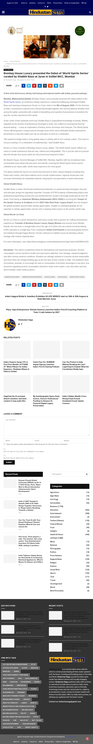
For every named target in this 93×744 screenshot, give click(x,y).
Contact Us (41, 3)
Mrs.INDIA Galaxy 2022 (10, 713)
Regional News (56, 559)
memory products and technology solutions (18, 706)
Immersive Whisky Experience (32, 277)
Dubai (5, 682)
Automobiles (55, 503)
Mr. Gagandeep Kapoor (10, 710)
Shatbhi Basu (62, 277)
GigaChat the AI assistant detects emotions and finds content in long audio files (15, 398)
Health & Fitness (56, 534)
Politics (53, 552)
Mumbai (32, 713)
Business (53, 506)
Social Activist (8, 727)
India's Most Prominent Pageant (14, 696)
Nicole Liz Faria (50, 277)
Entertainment (56, 513)
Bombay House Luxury (12, 277)
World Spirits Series (77, 277)
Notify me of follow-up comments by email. (24, 451)
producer (6, 720)
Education (54, 510)
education (13, 682)
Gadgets (53, 531)
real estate (24, 720)
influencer (32, 696)
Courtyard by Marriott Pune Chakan (15, 675)
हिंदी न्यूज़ (83, 3)
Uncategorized (56, 584)
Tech (52, 577)
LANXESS (24, 703)
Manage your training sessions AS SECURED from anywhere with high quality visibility (28, 628)
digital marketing (31, 678)
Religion (53, 563)
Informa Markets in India (11, 699)
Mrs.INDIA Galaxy (27, 710)
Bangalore (34, 668)
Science (53, 566)
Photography (55, 549)
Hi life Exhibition (8, 692)
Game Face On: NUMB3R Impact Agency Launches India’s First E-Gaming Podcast (46, 364)
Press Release (8, 69)
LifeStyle (53, 538)
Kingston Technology (10, 703)
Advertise (32, 3)
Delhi (20, 678)
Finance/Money (56, 524)
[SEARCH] (86, 474)
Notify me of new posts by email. (19, 458)
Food (52, 527)
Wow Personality (56, 591)
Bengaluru (6, 671)
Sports (53, 573)
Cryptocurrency (9, 678)
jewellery (26, 699)
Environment (55, 517)
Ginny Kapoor (21, 685)
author (24, 668)
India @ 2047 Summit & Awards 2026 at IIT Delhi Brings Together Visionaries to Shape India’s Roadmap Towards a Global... (30, 505)
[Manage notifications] (87, 739)
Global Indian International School (15, 689)
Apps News (54, 496)
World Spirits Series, (12, 102)
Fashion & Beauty (57, 520)
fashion (37, 682)
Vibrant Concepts (31, 727)
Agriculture (54, 492)
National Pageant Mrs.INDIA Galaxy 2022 (16, 717)
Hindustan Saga (11, 80)
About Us (24, 3)
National (53, 545)
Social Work (55, 570)
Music (52, 542)
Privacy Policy (57, 3)
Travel (52, 580)
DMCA (49, 3)
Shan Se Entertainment (11, 723)
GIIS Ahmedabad (8, 685)
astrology (54, 499)
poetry (35, 717)
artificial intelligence (10, 668)
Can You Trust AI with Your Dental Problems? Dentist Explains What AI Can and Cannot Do (76, 646)
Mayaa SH (34, 703)
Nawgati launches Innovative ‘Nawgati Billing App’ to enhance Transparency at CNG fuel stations (29, 614)
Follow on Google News (71, 3)
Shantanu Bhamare (29, 723)
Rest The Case (37, 720)
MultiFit (24, 713)
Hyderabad (21, 692)
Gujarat (34, 689)
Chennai (16, 671)
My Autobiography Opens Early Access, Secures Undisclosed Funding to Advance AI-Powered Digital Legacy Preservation (46, 401)
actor (33, 664)
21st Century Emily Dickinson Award (15, 664)
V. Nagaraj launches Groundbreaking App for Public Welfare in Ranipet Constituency (29, 642)
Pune (14, 720)
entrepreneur (26, 682)
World (52, 587)
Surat (19, 727)
